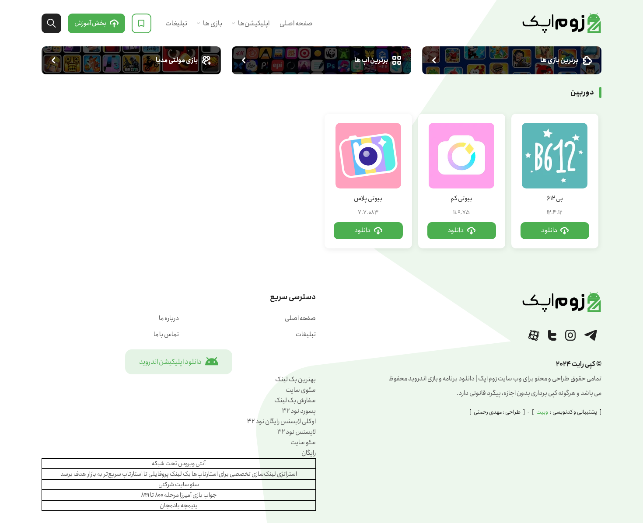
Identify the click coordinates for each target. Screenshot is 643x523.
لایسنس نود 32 (296, 432)
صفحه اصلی (296, 23)
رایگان (308, 453)
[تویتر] (552, 335)
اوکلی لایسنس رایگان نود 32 (281, 421)
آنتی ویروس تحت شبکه (179, 463)
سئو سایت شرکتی (178, 484)
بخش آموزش (90, 23)
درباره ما (169, 318)
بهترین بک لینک (295, 379)
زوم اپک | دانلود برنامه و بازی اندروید (561, 23)
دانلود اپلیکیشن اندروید (170, 361)
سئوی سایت (301, 390)
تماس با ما (166, 334)
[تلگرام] (590, 335)
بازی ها (212, 23)
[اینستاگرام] (570, 335)
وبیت (542, 412)
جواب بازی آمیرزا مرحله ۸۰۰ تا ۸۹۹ (179, 495)
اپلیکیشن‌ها (253, 23)
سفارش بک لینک (295, 400)
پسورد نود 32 (299, 411)
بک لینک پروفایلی (169, 474)
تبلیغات (176, 23)
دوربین (582, 92)
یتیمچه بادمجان (179, 505)
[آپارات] (533, 335)
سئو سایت (303, 442)
